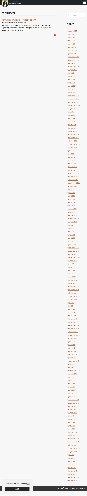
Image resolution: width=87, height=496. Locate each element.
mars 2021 (72, 238)
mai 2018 (71, 345)
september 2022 (74, 183)
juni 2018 (71, 342)
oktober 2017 (73, 367)
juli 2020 (71, 264)
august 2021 (72, 222)
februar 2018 (72, 354)
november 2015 (73, 442)
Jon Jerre (23, 23)
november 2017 (73, 364)
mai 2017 (71, 384)
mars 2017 (72, 390)
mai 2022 (71, 196)
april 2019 (71, 312)
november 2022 (73, 177)
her (28, 484)
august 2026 (72, 31)
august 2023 (72, 147)
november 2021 (73, 212)
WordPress (68, 488)
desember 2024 (73, 96)
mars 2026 (72, 47)
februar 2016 (72, 432)
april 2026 (71, 44)
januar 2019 (72, 322)
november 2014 (73, 481)
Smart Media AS (79, 488)
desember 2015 (73, 439)
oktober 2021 (73, 215)
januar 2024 (72, 131)
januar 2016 (72, 435)
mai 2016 (71, 422)
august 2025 (72, 70)
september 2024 (74, 105)
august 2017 (72, 374)
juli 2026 (71, 34)
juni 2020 (71, 267)
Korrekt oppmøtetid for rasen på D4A (19, 20)
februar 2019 (72, 319)
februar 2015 (72, 471)
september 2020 (74, 257)
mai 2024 (71, 118)
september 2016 (74, 409)
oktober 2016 (73, 406)
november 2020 (73, 251)
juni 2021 (71, 228)
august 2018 (72, 338)
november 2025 (73, 60)
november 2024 (73, 99)
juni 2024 (71, 115)
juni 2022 (71, 193)
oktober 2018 (73, 332)
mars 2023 (72, 164)
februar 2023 (72, 167)
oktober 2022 (73, 180)
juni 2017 (71, 380)
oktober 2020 (73, 254)
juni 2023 (71, 154)
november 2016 (73, 403)
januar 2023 (72, 170)
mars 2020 (72, 277)
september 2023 (74, 144)
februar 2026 (72, 50)
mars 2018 (72, 351)
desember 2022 (73, 173)
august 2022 (72, 186)
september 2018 (74, 335)
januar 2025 (72, 92)
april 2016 (71, 426)
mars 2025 (72, 86)
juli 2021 (71, 225)
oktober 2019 (73, 293)
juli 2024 (71, 112)
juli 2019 (71, 303)
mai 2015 (71, 461)
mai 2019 (71, 309)
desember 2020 (73, 248)
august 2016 (72, 413)
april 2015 (71, 464)
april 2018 (71, 348)
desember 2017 (73, 361)
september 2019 (74, 296)
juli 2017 (71, 377)
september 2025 (74, 66)
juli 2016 (71, 416)
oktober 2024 (73, 102)
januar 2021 (72, 244)
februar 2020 (72, 280)
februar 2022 (72, 206)
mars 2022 (72, 202)
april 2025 (71, 83)
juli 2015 (71, 455)
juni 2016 (71, 419)
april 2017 (71, 387)
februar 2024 (72, 128)
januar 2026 (72, 54)
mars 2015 (72, 468)
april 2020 (71, 274)
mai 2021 (71, 231)
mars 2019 (72, 316)
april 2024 (71, 122)
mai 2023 (71, 157)
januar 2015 (72, 474)
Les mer (51, 35)
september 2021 (74, 219)
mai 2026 (71, 41)
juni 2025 (71, 76)
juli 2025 (71, 73)
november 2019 (73, 290)
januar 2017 (72, 397)
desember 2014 (73, 477)
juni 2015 (71, 458)
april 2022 (71, 199)
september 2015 (74, 448)
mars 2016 (72, 429)
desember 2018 (73, 325)
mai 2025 (71, 79)
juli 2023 (71, 151)
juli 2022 (71, 189)
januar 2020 (72, 283)
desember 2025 (73, 57)
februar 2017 (72, 393)
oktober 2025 (73, 63)
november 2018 (73, 329)
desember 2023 (73, 135)
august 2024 (72, 109)
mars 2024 (72, 125)
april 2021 (71, 235)
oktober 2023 (73, 141)
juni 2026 (71, 37)
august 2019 (72, 299)
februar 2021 (72, 241)
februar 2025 (72, 89)
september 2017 (74, 371)
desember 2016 (73, 400)
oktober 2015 (73, 445)
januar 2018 (72, 358)
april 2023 (71, 160)
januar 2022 (72, 209)
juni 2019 (71, 306)
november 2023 (73, 138)
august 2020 (72, 261)
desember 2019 (73, 287)
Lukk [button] (17, 489)
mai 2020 (71, 270)
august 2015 (72, 452)
